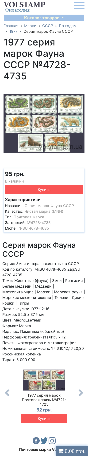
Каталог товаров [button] (42, 17)
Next (80, 396)
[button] (80, 88)
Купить (44, 189)
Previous (7, 396)
